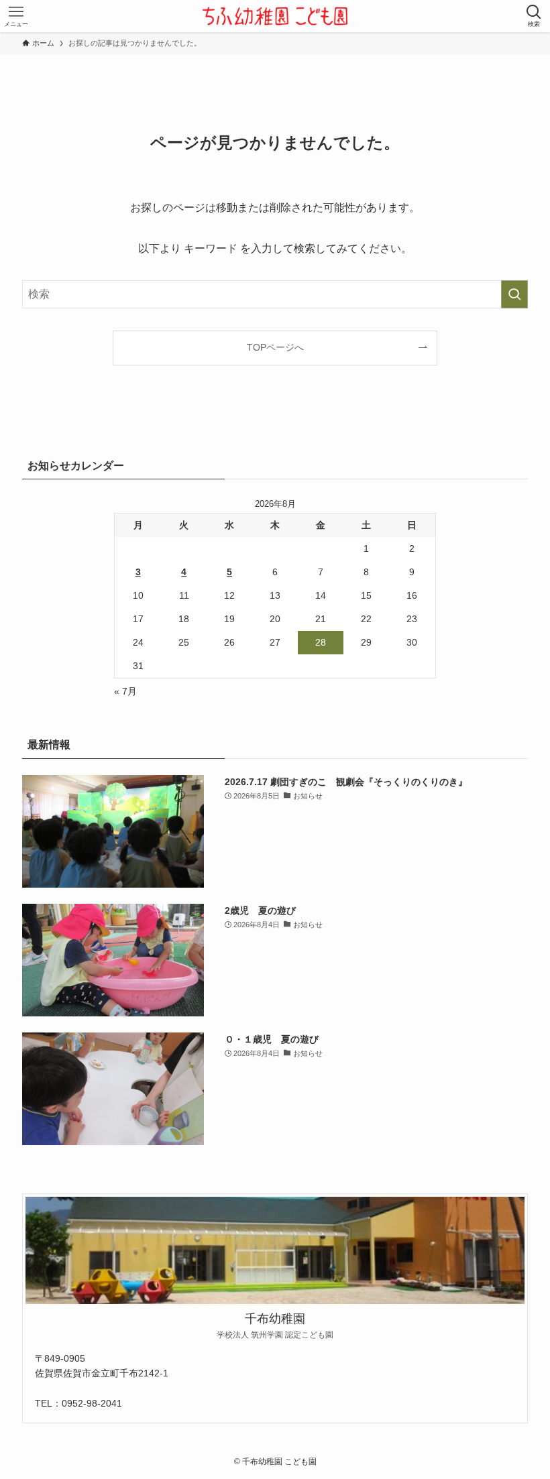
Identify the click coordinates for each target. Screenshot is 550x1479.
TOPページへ (275, 347)
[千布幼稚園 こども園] (275, 16)
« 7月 (125, 691)
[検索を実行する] (514, 294)
